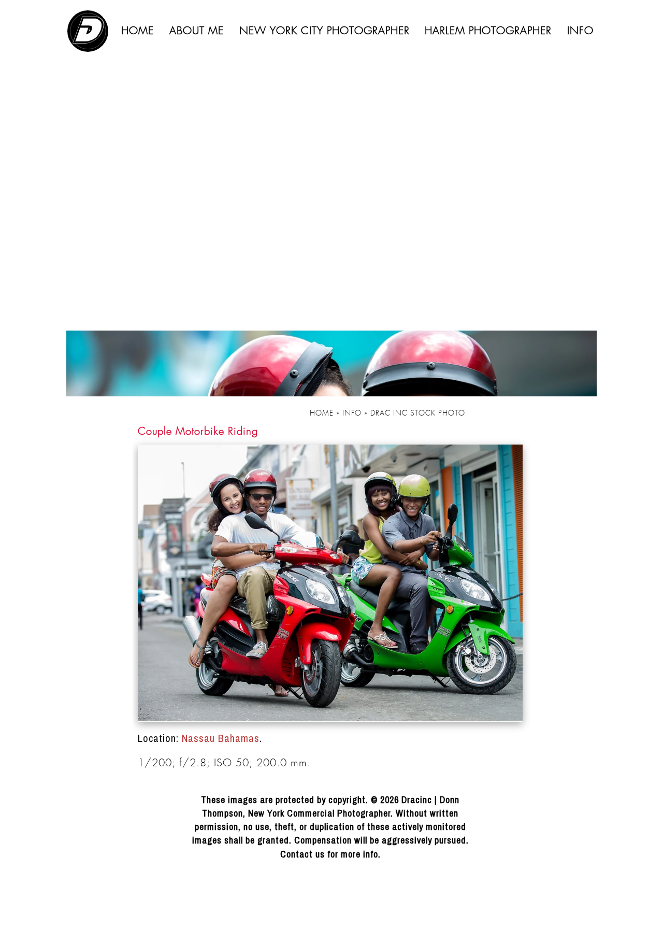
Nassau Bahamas (221, 738)
